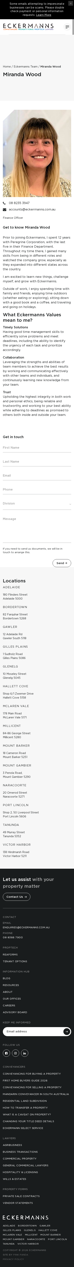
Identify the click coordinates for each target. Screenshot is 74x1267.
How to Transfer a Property (25, 1108)
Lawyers (9, 1138)
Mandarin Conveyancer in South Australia (36, 1094)
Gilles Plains (12, 1230)
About (8, 992)
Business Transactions (20, 1152)
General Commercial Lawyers (25, 1165)
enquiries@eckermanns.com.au (26, 927)
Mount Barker (50, 1235)
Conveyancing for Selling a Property (32, 1087)
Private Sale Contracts (21, 1196)
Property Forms (15, 1189)
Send (60, 563)
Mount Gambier (13, 1239)
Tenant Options (15, 961)
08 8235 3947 (19, 203)
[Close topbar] (70, 3)
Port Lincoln (57, 1239)
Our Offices (12, 999)
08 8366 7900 (13, 937)
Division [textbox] (9, 503)
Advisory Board (15, 1012)
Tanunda (9, 1244)
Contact (9, 917)
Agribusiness (12, 1145)
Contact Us (15, 896)
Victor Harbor (28, 1244)
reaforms (10, 955)
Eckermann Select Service (23, 1128)
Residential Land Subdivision (25, 1101)
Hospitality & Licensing (20, 1172)
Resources (11, 985)
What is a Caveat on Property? (27, 1114)
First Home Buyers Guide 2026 (25, 1081)
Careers (9, 1005)
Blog (6, 978)
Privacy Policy (13, 1259)
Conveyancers (14, 1067)
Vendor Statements (18, 1203)
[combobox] (37, 503)
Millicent (31, 1235)
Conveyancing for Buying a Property (32, 1074)
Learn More (43, 15)
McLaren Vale (12, 1235)
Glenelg (30, 1230)
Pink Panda (20, 1255)
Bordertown (27, 1226)
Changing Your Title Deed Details (28, 1121)
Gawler (44, 1226)
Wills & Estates (14, 1179)
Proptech (10, 948)
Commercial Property (20, 1159)
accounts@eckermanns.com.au (32, 209)
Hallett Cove (48, 1230)
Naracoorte (36, 1239)
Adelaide (9, 1226)
